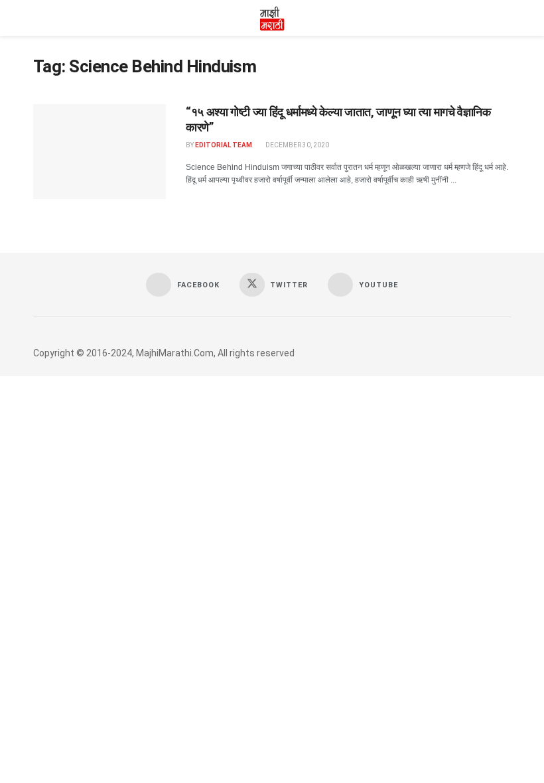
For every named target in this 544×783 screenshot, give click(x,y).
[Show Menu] (38, 18)
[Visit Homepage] (272, 18)
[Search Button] (505, 18)
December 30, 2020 (296, 145)
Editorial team (223, 145)
